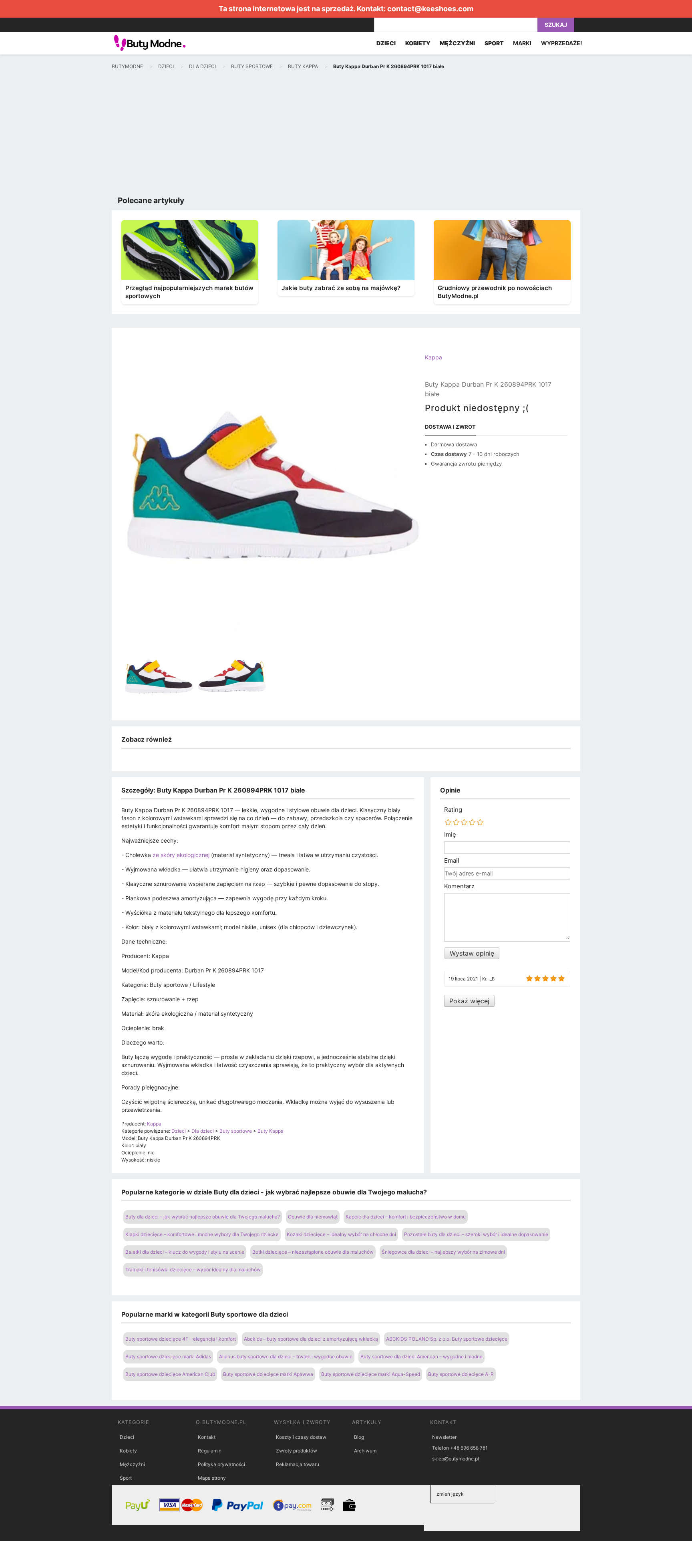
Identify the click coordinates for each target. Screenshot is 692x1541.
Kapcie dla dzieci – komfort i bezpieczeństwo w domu (406, 1217)
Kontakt (206, 1437)
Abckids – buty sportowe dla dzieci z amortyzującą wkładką (311, 1339)
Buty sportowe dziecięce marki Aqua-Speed (370, 1374)
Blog (359, 1437)
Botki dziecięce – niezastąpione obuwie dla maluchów (313, 1252)
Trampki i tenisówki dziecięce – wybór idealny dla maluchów (193, 1270)
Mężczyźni (132, 1464)
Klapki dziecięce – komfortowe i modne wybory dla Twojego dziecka (202, 1234)
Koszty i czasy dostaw (301, 1437)
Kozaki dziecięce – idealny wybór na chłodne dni (341, 1234)
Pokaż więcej (469, 1001)
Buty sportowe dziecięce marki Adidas (168, 1356)
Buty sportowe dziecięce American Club (170, 1374)
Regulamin (209, 1451)
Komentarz (459, 886)
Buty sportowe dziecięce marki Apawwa (268, 1374)
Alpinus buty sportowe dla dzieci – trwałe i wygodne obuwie (285, 1356)
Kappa (433, 357)
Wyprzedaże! (561, 43)
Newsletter (444, 1437)
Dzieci (127, 1437)
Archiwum (365, 1451)
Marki (522, 43)
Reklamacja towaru (297, 1464)
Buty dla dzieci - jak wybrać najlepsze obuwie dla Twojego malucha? (202, 1217)
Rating (453, 809)
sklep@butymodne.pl (455, 1459)
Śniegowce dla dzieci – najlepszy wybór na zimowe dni (443, 1252)
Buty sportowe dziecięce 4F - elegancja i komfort (180, 1339)
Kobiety (128, 1451)
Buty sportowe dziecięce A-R (461, 1374)
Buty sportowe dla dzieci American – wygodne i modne (421, 1356)
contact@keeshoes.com (430, 8)
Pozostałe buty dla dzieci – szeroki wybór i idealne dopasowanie (476, 1234)
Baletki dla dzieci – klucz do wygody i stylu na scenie (184, 1252)
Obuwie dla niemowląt (313, 1217)
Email (451, 860)
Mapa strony (212, 1478)
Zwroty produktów (296, 1451)
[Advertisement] (346, 135)
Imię (450, 834)
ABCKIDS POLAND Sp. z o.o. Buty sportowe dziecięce (446, 1339)
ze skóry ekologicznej (181, 854)
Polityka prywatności (221, 1464)
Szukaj (556, 24)
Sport (126, 1478)
